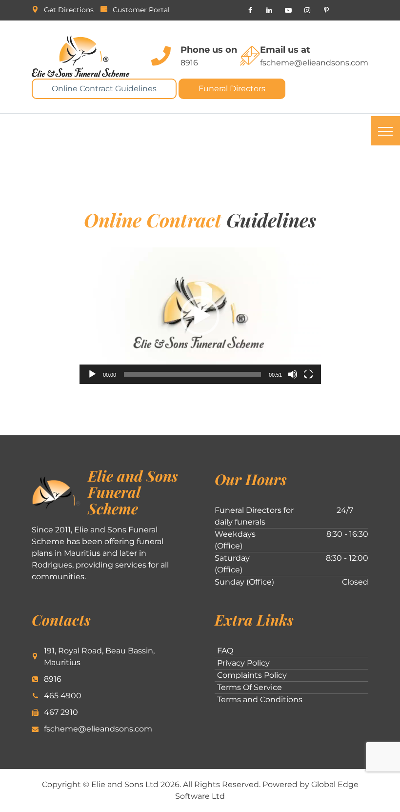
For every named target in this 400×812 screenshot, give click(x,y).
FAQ (225, 650)
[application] (200, 315)
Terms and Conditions (259, 699)
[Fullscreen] (308, 374)
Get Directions (69, 9)
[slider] (192, 374)
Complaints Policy (252, 675)
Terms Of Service (249, 687)
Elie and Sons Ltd (125, 784)
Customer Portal (141, 9)
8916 (189, 62)
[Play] (92, 374)
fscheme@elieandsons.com (314, 62)
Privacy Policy (243, 663)
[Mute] (293, 374)
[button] (200, 315)
